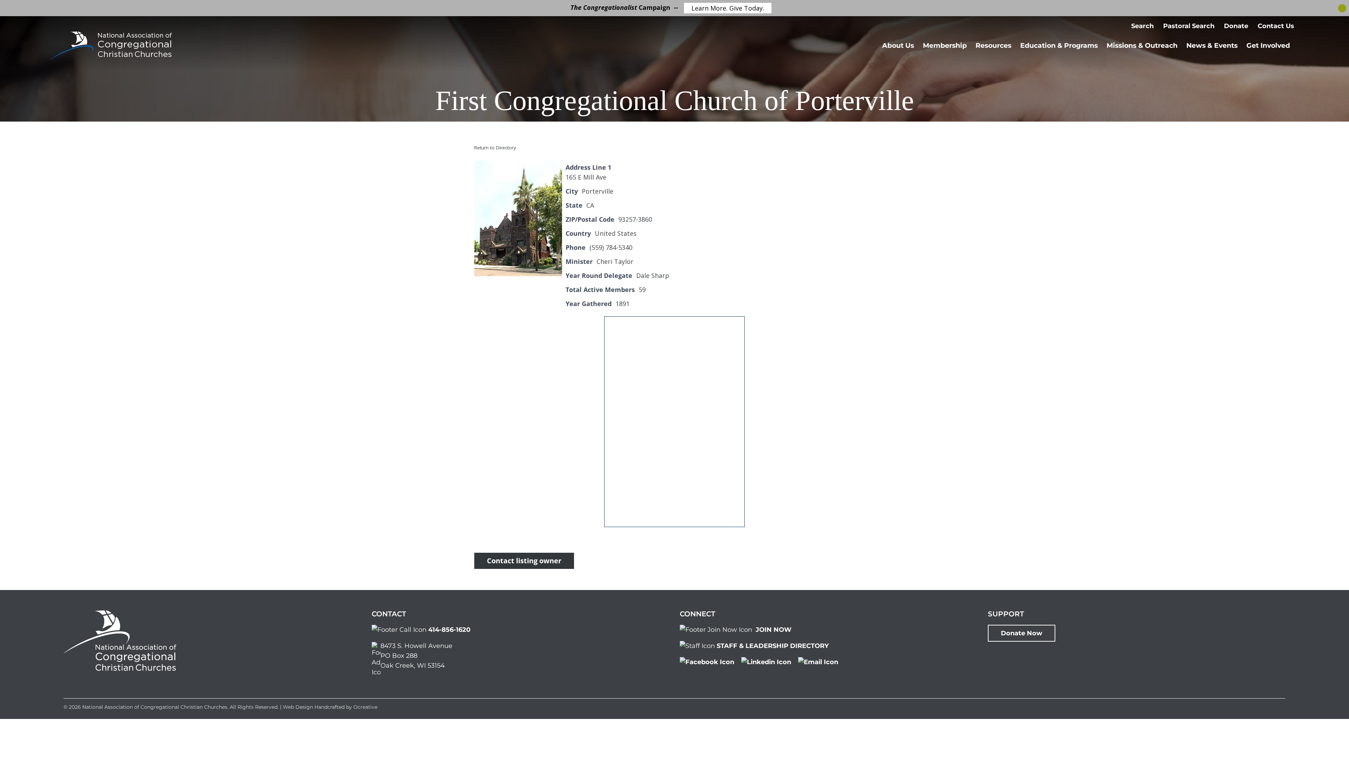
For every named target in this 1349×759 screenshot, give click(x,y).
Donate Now (1021, 633)
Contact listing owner (524, 560)
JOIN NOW (773, 630)
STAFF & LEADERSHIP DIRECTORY (773, 646)
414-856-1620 (449, 630)
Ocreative (365, 707)
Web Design (298, 707)
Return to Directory (495, 147)
